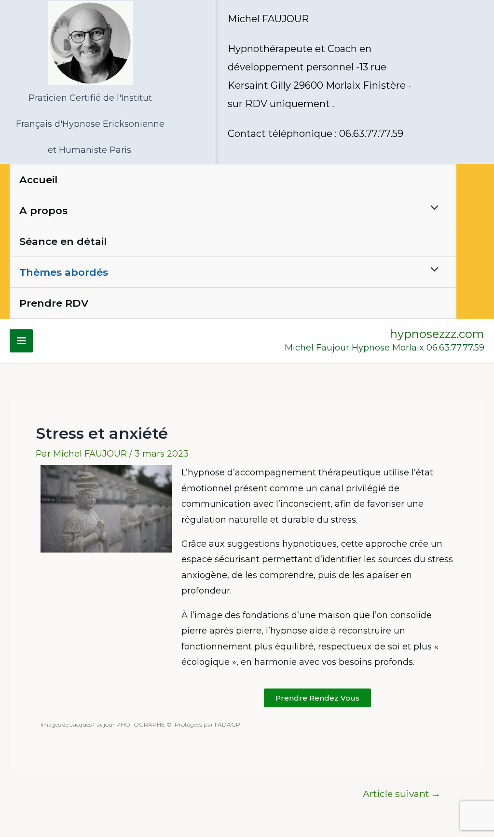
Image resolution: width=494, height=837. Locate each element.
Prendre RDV (53, 303)
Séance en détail (63, 241)
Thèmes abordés (63, 272)
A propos (43, 210)
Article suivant (401, 793)
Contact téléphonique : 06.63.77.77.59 (315, 133)
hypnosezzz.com (437, 334)
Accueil (38, 180)
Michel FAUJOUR (268, 19)
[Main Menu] (21, 340)
